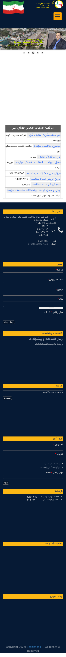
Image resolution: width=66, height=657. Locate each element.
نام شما (59, 270)
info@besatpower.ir (38, 244)
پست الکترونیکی (55, 279)
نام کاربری (58, 444)
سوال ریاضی (57, 312)
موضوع (59, 289)
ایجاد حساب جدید (52, 464)
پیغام (60, 299)
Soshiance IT (35, 647)
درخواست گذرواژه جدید (50, 467)
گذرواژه (59, 454)
